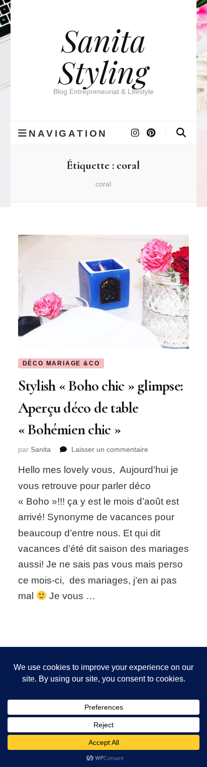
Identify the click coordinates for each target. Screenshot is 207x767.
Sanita (41, 449)
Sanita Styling (103, 55)
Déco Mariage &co (61, 363)
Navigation (68, 133)
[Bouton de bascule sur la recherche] (181, 133)
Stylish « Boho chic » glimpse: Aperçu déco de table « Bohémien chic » (100, 407)
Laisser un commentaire (109, 449)
